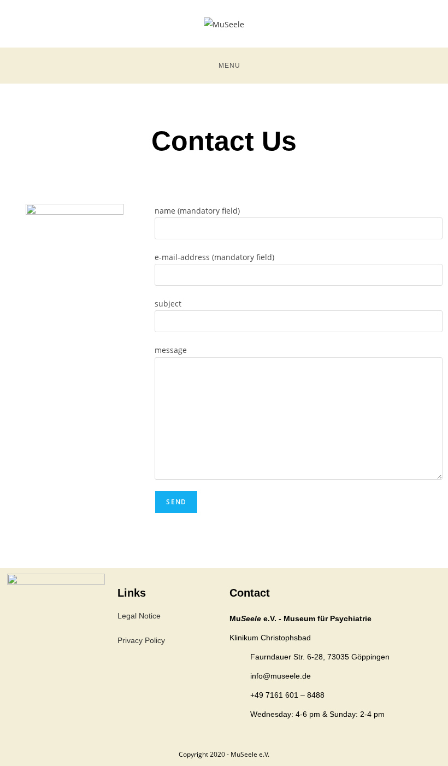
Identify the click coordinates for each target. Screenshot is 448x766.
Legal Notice (139, 615)
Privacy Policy (141, 640)
